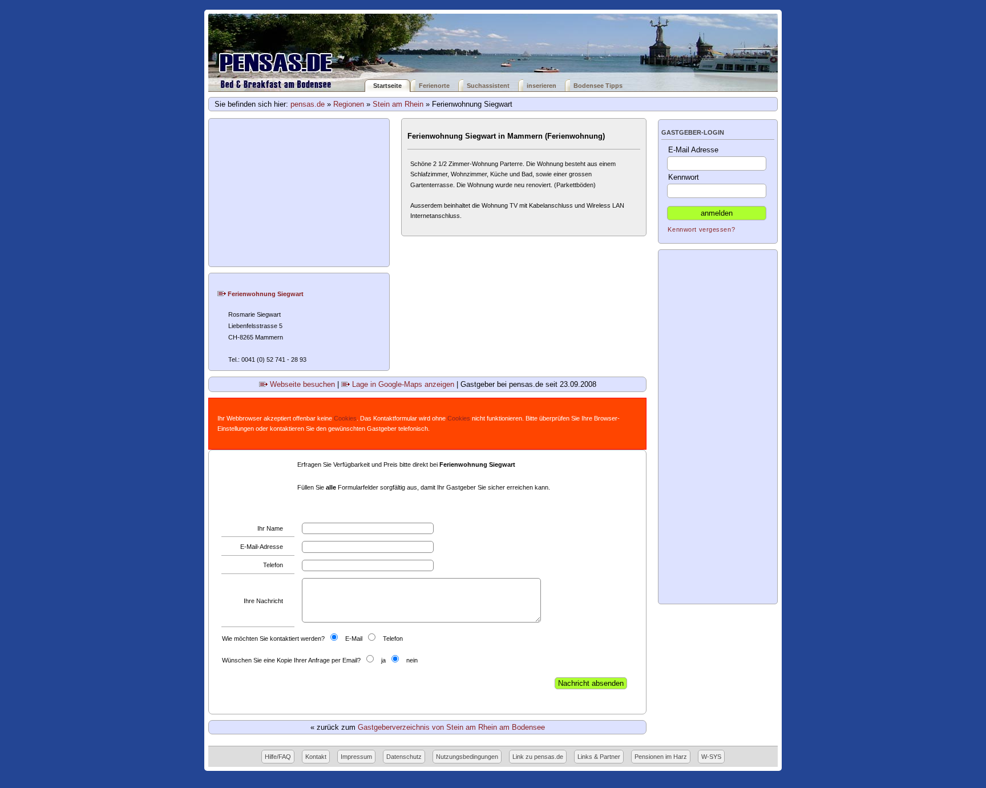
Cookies (345, 418)
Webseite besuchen (301, 384)
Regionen (348, 104)
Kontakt (315, 756)
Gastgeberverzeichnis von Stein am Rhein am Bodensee (451, 727)
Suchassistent (488, 85)
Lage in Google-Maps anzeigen (402, 384)
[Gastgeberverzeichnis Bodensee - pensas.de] (493, 46)
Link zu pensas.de (537, 756)
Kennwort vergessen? (701, 229)
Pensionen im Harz (661, 756)
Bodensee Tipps (598, 85)
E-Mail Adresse (693, 150)
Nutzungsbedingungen (467, 756)
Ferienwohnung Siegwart (265, 293)
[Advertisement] (299, 193)
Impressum (356, 756)
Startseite (387, 85)
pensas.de (307, 104)
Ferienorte (434, 85)
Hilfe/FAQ (278, 756)
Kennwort (683, 177)
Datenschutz (404, 756)
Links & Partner (598, 756)
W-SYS (711, 756)
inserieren (541, 85)
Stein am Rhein (398, 104)
